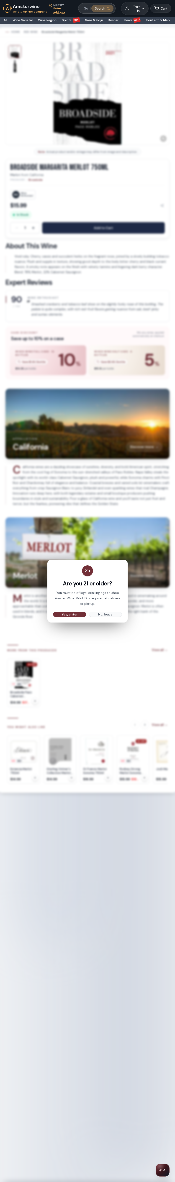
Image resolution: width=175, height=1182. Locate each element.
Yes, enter (70, 614)
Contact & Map (158, 20)
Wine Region (47, 20)
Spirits (71, 20)
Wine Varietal (23, 20)
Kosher (113, 20)
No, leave (105, 614)
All (5, 20)
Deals (132, 20)
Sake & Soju (94, 20)
